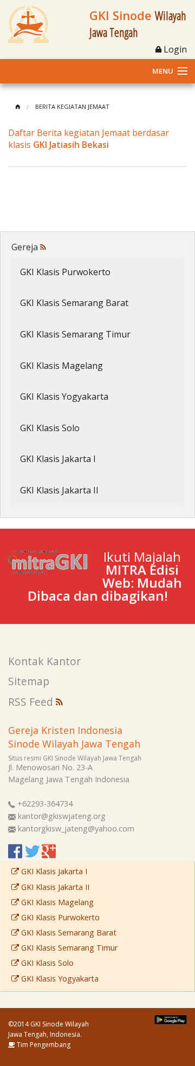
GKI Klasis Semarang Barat (74, 303)
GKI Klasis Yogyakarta (64, 396)
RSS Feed (32, 701)
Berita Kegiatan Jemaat (72, 106)
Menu (162, 71)
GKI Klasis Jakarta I (58, 459)
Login (174, 49)
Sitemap (28, 681)
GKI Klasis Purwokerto (65, 272)
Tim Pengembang (42, 1044)
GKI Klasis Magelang (61, 366)
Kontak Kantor (44, 661)
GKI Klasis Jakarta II (59, 490)
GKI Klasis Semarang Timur (75, 334)
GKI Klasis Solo (50, 428)
